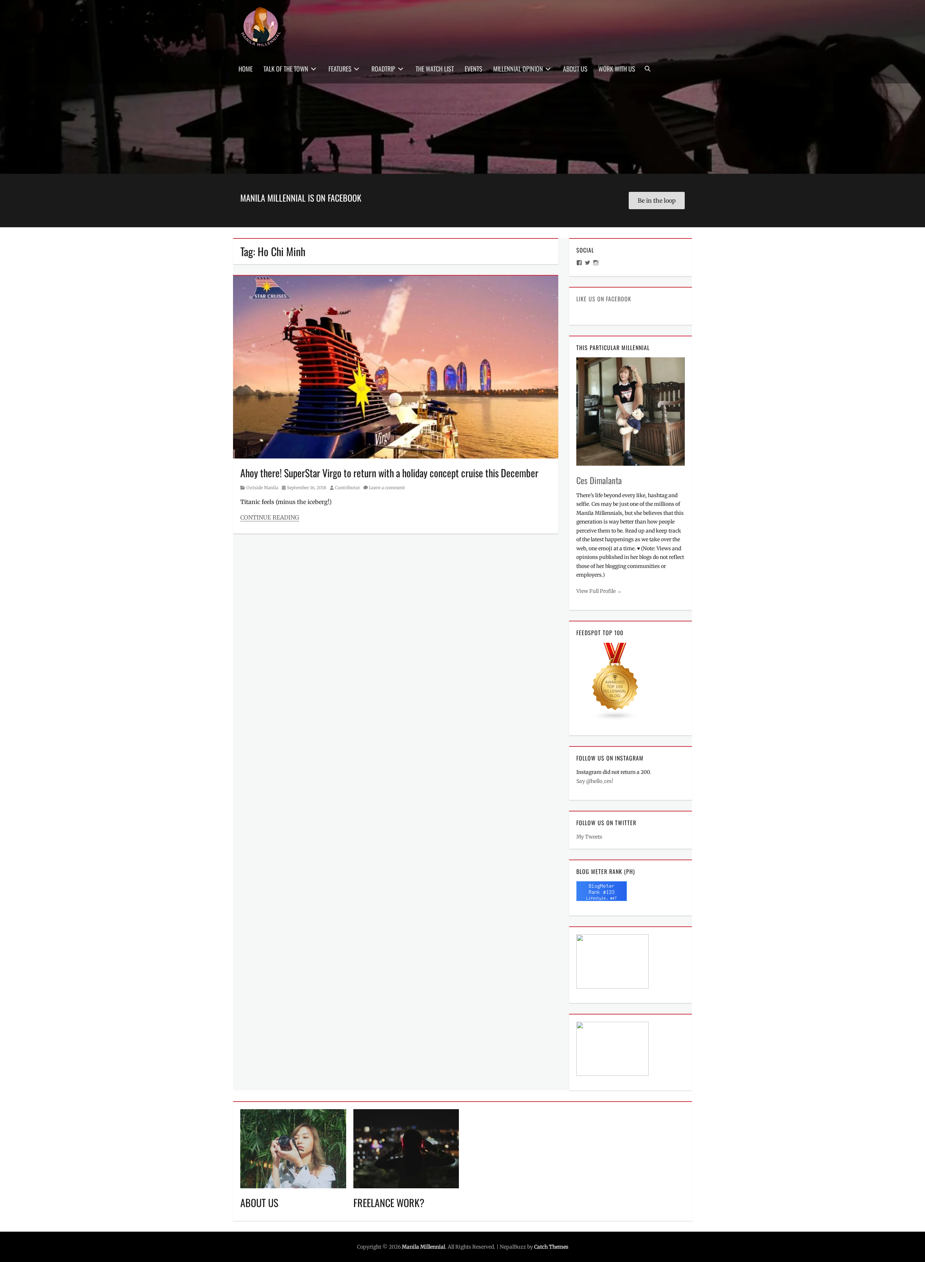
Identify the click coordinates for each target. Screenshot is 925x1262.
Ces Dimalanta (599, 480)
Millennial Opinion (518, 68)
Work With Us (616, 68)
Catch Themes (551, 1247)
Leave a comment (387, 487)
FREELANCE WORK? (389, 1202)
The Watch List (435, 68)
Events (473, 68)
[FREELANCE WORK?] (406, 1148)
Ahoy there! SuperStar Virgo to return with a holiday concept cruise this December (389, 472)
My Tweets (589, 837)
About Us (575, 68)
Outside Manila (262, 487)
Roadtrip (383, 68)
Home (245, 68)
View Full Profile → (599, 591)
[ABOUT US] (293, 1148)
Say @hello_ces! (594, 781)
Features (340, 68)
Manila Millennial (423, 1247)
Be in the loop (657, 200)
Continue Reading (269, 517)
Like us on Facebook (603, 298)
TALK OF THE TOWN (285, 68)
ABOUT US (259, 1202)
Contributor (347, 487)
